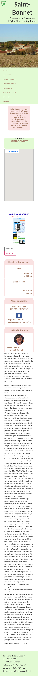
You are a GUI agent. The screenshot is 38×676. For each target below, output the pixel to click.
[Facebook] (19, 315)
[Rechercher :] (15, 249)
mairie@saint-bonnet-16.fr (19, 322)
